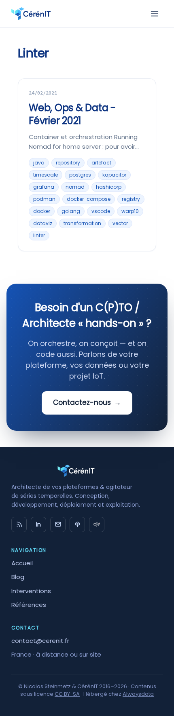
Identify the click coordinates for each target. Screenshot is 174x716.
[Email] (58, 524)
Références (28, 604)
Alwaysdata (138, 694)
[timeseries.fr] (96, 524)
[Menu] (154, 14)
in (38, 524)
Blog (17, 577)
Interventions (31, 591)
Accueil (22, 563)
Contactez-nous (87, 402)
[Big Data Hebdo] (77, 524)
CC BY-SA (67, 694)
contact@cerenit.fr (40, 640)
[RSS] (19, 524)
